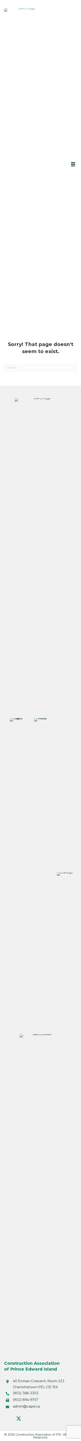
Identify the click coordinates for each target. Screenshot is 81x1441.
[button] (8, 1418)
